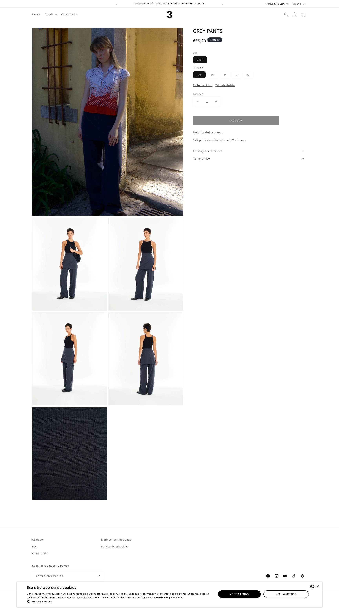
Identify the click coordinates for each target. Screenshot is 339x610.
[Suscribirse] (98, 575)
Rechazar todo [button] (286, 594)
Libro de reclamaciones (116, 539)
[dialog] (169, 594)
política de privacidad (168, 597)
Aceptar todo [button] (239, 594)
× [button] (317, 586)
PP (215, 75)
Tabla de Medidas (225, 85)
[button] (51, 14)
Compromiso (40, 553)
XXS (201, 75)
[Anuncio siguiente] (223, 3)
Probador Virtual (202, 85)
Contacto (38, 539)
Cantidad (198, 94)
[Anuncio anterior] (116, 3)
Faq (34, 546)
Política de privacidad (114, 546)
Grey (202, 60)
